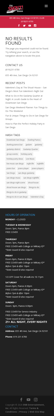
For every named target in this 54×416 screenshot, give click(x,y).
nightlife (40, 163)
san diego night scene (16, 182)
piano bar (11, 168)
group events (12, 154)
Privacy (23, 411)
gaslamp (38, 144)
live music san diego (15, 163)
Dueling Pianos (34, 140)
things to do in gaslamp (17, 192)
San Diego (11, 173)
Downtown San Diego (16, 140)
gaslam (29, 144)
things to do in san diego (17, 197)
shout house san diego (16, 187)
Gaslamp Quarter (30, 149)
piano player (23, 168)
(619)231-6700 (27, 21)
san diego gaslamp (26, 173)
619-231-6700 (20, 336)
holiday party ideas (15, 159)
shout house (33, 182)
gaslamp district (13, 149)
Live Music (30, 159)
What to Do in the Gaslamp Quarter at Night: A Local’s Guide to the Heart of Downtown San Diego (24, 99)
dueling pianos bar (15, 144)
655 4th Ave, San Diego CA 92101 (24, 18)
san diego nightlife (31, 178)
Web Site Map (37, 411)
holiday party (26, 154)
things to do (34, 187)
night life (30, 163)
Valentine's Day (37, 197)
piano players (38, 168)
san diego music (13, 178)
